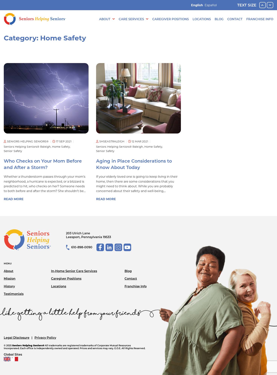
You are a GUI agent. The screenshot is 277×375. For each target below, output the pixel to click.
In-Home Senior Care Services (74, 271)
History (9, 286)
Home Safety (61, 146)
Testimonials (14, 294)
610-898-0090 (81, 247)
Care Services (131, 19)
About (104, 19)
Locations (202, 19)
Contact (235, 19)
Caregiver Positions (170, 19)
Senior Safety (13, 151)
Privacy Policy (45, 338)
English (197, 5)
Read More (14, 199)
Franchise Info (259, 19)
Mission (9, 278)
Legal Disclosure (16, 338)
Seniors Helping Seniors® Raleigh (27, 146)
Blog (219, 19)
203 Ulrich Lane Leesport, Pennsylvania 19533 (88, 235)
